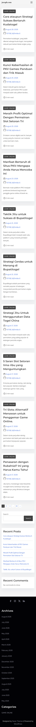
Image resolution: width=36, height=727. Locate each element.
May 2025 (5, 701)
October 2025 (7, 673)
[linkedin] (24, 602)
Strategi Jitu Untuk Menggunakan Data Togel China (16, 316)
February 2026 (7, 650)
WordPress (18, 724)
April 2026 (5, 639)
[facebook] (11, 602)
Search (5, 514)
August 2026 (6, 617)
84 (17, 506)
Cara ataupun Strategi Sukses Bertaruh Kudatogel (18, 20)
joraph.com (7, 2)
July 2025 (5, 690)
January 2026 (7, 656)
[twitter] (19, 602)
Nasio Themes (17, 721)
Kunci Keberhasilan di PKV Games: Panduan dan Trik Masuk (18, 68)
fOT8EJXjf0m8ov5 (13, 33)
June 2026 (6, 628)
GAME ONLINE (9, 11)
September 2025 (8, 678)
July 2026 (5, 622)
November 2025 (8, 667)
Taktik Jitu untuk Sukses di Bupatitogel (17, 569)
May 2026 (5, 634)
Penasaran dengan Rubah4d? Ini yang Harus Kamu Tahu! (16, 465)
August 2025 (6, 684)
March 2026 (6, 645)
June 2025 (5, 695)
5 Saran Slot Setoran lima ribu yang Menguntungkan (16, 365)
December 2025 (8, 662)
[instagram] (15, 602)
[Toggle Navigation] (31, 2)
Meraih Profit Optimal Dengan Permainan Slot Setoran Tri (17, 117)
